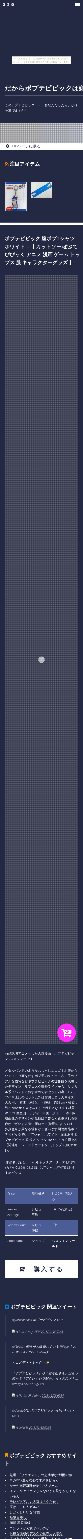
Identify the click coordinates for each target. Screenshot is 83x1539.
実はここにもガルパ (24, 1507)
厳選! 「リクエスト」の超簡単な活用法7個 (41, 1475)
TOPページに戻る (25, 146)
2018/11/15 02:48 (52, 1332)
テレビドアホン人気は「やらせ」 (34, 1501)
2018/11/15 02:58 (40, 1428)
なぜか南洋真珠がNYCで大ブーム (34, 1486)
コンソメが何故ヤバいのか (29, 1528)
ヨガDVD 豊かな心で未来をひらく (34, 1480)
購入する (45, 1269)
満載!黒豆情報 (20, 1523)
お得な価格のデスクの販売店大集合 (36, 1533)
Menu (76, 4)
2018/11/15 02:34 (53, 1395)
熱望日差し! (18, 1517)
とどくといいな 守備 (25, 1512)
